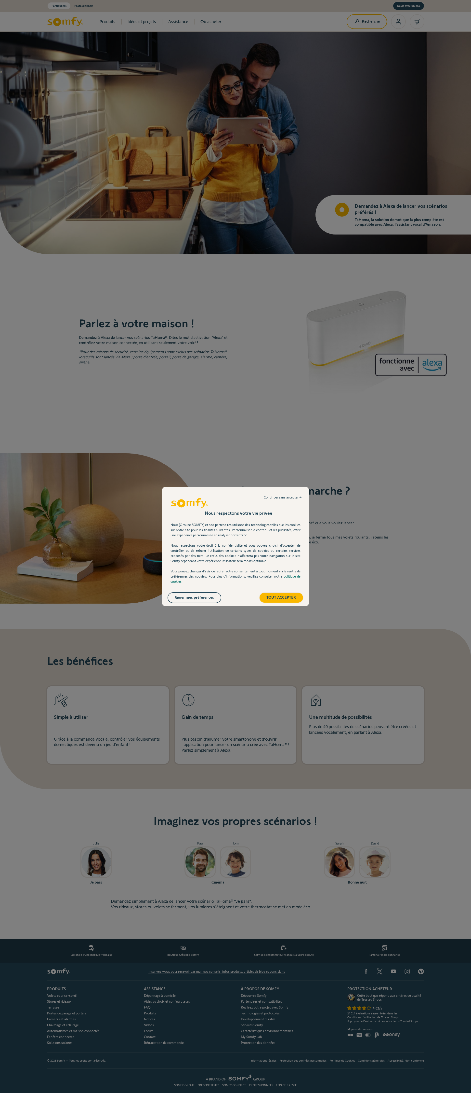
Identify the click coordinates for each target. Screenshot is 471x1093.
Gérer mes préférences (194, 597)
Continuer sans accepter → (283, 497)
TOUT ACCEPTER (281, 597)
